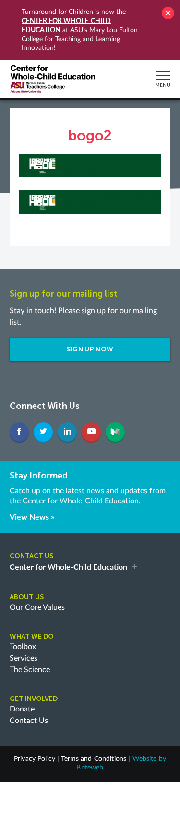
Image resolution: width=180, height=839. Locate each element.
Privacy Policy (34, 759)
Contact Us (29, 720)
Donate (22, 709)
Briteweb (89, 767)
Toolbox (23, 647)
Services (23, 658)
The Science (30, 670)
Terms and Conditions (93, 759)
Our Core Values (37, 607)
